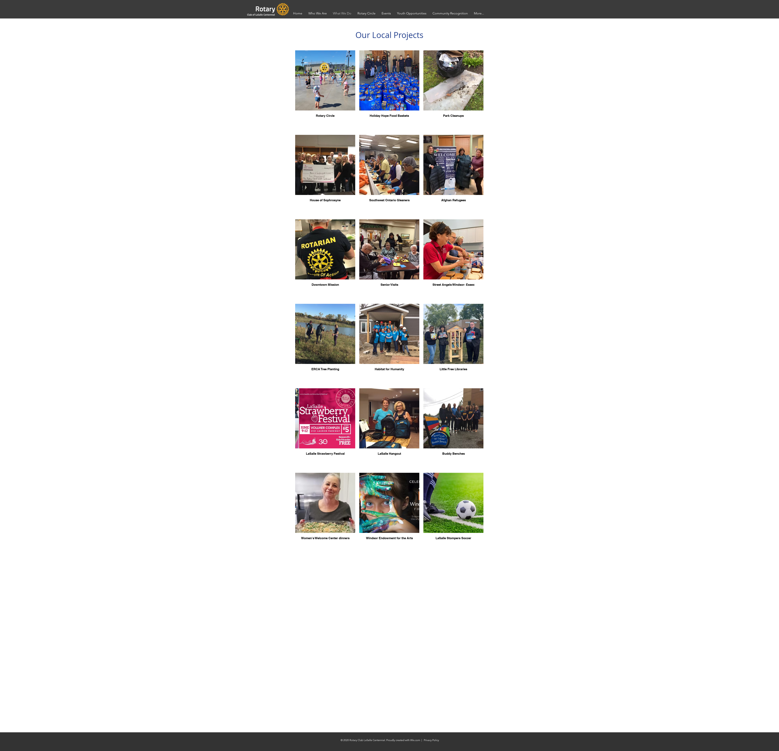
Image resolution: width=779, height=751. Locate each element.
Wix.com (415, 740)
